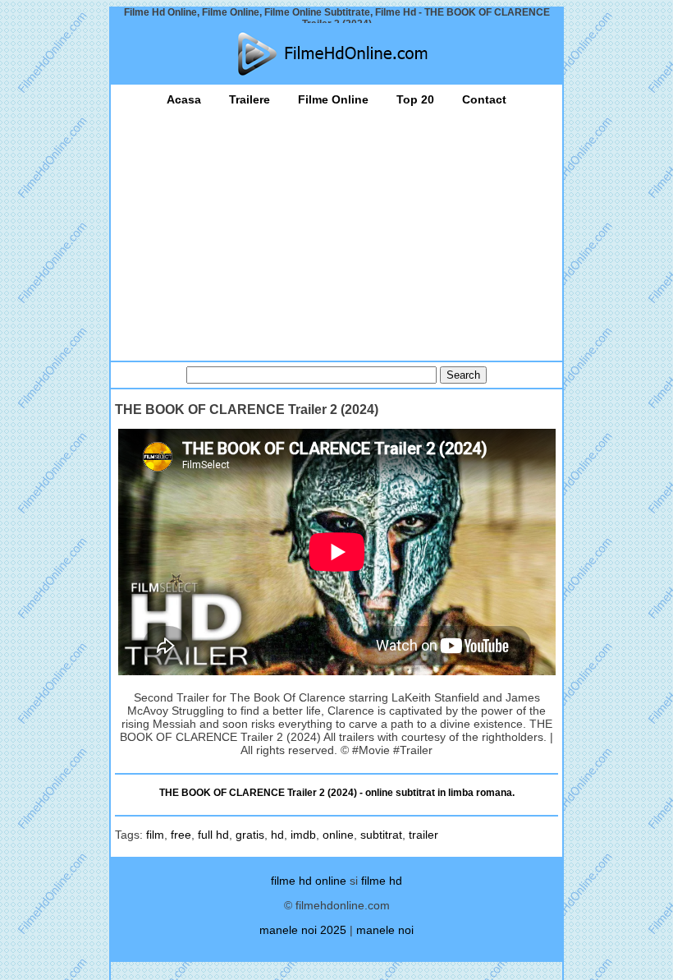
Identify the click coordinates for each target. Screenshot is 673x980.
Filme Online (333, 99)
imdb (303, 834)
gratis (250, 834)
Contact (484, 99)
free (181, 834)
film (155, 834)
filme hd (381, 880)
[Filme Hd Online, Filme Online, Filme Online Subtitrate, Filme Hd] (336, 54)
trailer (423, 834)
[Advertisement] (336, 229)
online (338, 834)
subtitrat (381, 834)
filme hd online (308, 880)
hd (277, 834)
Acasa (184, 99)
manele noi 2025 (302, 929)
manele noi (385, 929)
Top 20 (415, 99)
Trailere (249, 99)
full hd (213, 834)
